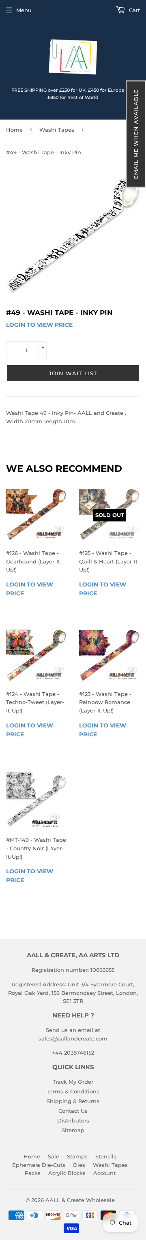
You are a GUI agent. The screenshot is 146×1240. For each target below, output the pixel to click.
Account (104, 1173)
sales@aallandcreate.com (73, 1038)
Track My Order (73, 1081)
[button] (136, 133)
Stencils (105, 1156)
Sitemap (73, 1130)
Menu (24, 10)
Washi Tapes (56, 129)
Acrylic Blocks (67, 1173)
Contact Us (73, 1111)
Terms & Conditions (73, 1091)
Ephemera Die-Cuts (38, 1165)
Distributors (73, 1120)
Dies (79, 1165)
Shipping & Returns (73, 1101)
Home (14, 129)
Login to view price (39, 324)
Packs (33, 1173)
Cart (133, 10)
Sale (53, 1156)
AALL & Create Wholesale (80, 1200)
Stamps (77, 1156)
